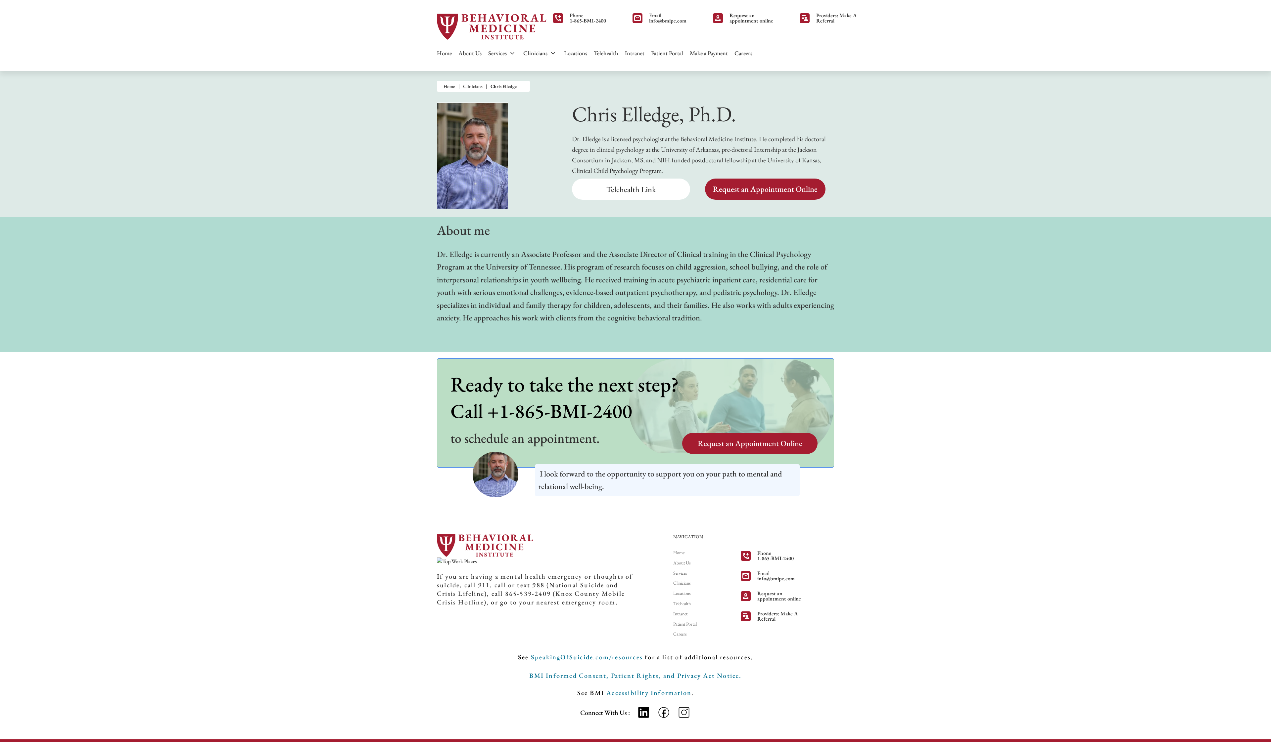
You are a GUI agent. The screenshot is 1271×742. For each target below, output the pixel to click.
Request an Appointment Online (765, 189)
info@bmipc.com (667, 20)
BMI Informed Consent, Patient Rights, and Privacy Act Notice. (635, 675)
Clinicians (535, 53)
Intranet (634, 53)
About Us (470, 53)
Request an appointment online (751, 18)
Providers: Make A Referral (836, 18)
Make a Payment (709, 53)
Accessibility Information (648, 692)
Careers (743, 53)
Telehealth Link (631, 189)
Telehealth (606, 53)
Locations (575, 53)
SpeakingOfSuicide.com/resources (587, 657)
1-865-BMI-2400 (588, 20)
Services (497, 53)
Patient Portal (667, 53)
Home (444, 53)
